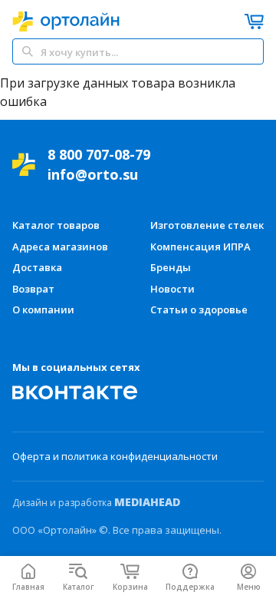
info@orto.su (93, 174)
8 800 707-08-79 (99, 154)
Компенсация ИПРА (200, 246)
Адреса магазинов (60, 246)
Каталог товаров (56, 225)
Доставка (37, 267)
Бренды (170, 267)
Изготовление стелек (207, 225)
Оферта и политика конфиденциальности (115, 456)
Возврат (33, 289)
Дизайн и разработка (96, 502)
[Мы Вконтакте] (75, 392)
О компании (43, 309)
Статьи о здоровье (199, 309)
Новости (172, 289)
